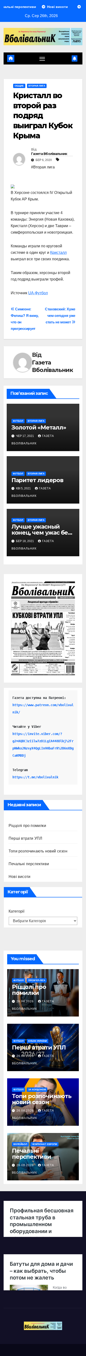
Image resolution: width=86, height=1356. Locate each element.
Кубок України (37, 1041)
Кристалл (58, 252)
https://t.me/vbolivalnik (35, 777)
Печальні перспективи (29, 864)
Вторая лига (36, 85)
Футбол (18, 421)
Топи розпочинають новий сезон (38, 851)
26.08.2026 (25, 1001)
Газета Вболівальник (49, 154)
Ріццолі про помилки (27, 826)
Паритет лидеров (37, 480)
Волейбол (20, 1144)
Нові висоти (19, 877)
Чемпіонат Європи (44, 1144)
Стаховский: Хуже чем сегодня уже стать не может (60, 315)
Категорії (16, 911)
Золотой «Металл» (38, 427)
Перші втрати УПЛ (25, 838)
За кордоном (37, 1089)
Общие (19, 85)
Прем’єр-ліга (36, 980)
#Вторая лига (43, 167)
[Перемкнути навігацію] (42, 58)
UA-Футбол (38, 293)
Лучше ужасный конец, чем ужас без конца (41, 532)
